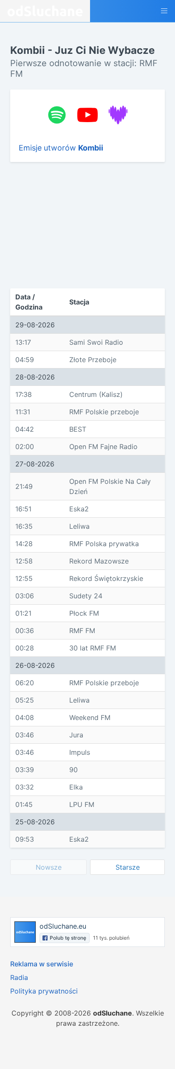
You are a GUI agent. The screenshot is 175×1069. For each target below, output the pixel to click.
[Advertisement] (68, 225)
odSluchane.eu (63, 926)
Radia (19, 977)
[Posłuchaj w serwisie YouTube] (87, 115)
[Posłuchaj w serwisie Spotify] (57, 115)
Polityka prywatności (44, 991)
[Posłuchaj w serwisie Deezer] (118, 115)
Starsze (128, 867)
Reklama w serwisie (41, 964)
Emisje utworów (61, 147)
